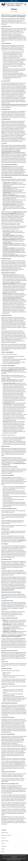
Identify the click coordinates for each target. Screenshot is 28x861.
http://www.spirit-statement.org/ (15, 297)
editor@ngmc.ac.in (6, 464)
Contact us (3, 837)
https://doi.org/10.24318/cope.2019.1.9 (9, 379)
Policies (2, 851)
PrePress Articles (4, 832)
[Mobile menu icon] (25, 4)
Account (3, 843)
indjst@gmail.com (22, 540)
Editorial (3, 848)
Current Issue (3, 846)
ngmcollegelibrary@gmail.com (19, 463)
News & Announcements (6, 835)
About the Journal (4, 840)
